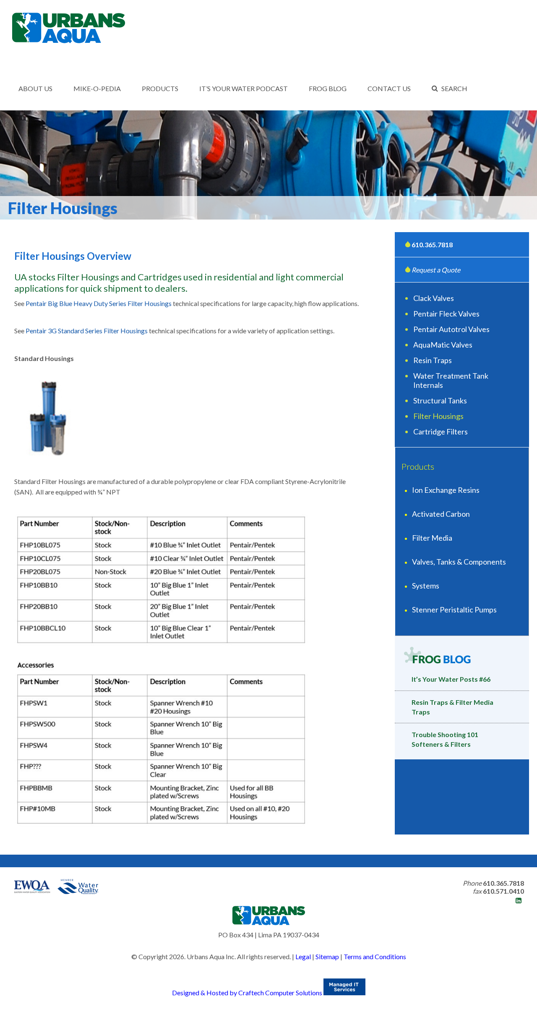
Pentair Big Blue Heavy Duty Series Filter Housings (99, 303)
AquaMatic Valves (442, 344)
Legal (303, 956)
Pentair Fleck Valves (446, 313)
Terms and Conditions (375, 956)
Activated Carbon (441, 513)
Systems (425, 585)
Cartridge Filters (440, 431)
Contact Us (389, 88)
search (454, 88)
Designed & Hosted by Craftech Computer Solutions (247, 993)
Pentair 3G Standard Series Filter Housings (87, 331)
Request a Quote (435, 270)
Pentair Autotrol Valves (451, 329)
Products (160, 88)
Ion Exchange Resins (446, 489)
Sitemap (327, 956)
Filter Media (432, 537)
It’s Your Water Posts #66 (451, 679)
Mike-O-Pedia (97, 88)
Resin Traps (432, 360)
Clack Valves (433, 298)
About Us (35, 88)
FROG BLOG (328, 88)
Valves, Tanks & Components (459, 561)
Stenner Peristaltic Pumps (454, 609)
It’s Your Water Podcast (243, 88)
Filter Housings (438, 416)
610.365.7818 (432, 245)
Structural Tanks (440, 400)
